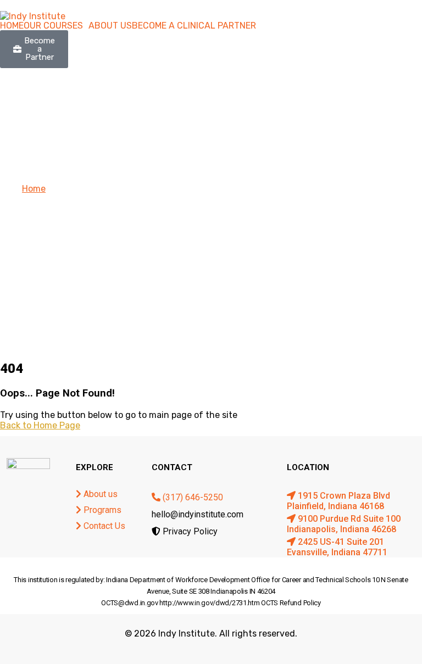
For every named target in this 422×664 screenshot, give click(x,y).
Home (34, 188)
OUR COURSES (53, 25)
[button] (56, 25)
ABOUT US (110, 25)
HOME (12, 25)
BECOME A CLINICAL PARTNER (194, 25)
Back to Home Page (40, 425)
